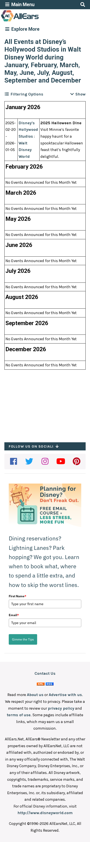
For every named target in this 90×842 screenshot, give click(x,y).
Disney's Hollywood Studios (28, 130)
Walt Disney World (25, 150)
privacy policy (61, 708)
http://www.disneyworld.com (45, 812)
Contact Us (45, 673)
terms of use (19, 714)
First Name (17, 596)
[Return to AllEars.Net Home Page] (33, 21)
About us (35, 694)
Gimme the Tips (23, 639)
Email (14, 615)
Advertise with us (65, 694)
